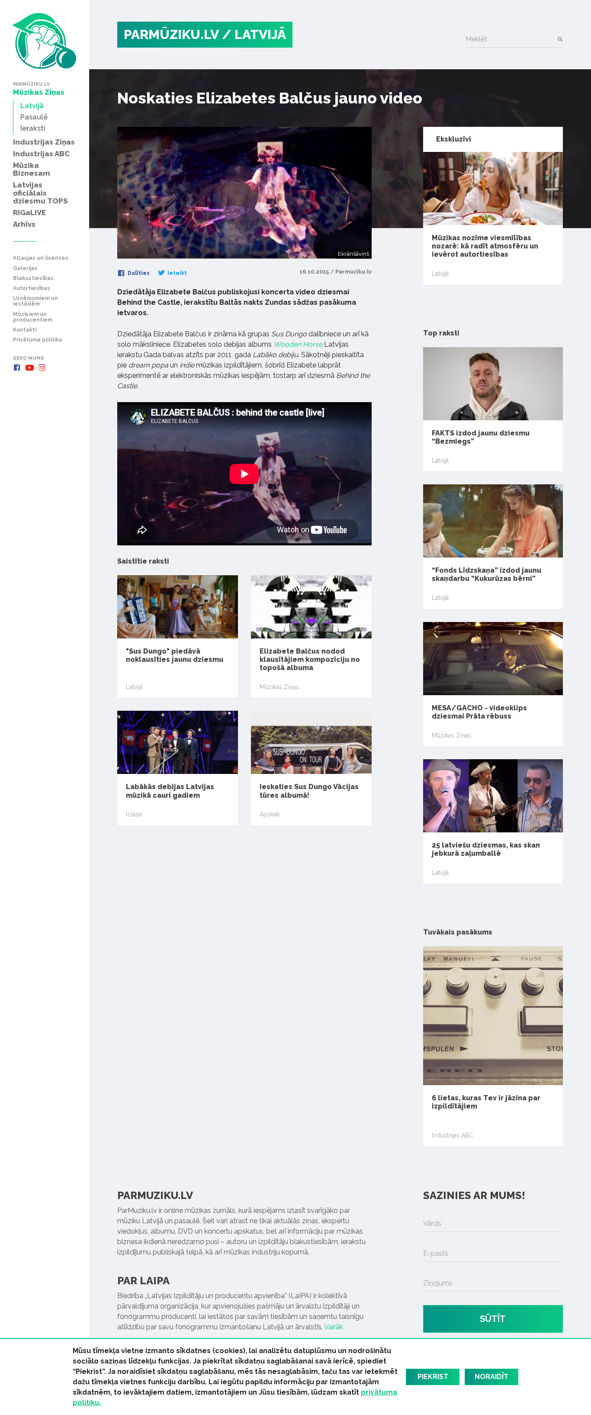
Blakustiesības (33, 278)
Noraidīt (491, 1377)
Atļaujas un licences (40, 258)
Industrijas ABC (452, 1135)
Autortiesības (31, 288)
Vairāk (333, 1327)
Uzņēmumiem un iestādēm (35, 301)
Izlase (134, 814)
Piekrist (433, 1377)
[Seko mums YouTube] (29, 367)
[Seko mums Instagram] (42, 367)
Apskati (269, 814)
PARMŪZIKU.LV (171, 34)
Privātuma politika (37, 340)
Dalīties (138, 273)
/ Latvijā (254, 34)
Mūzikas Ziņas (279, 686)
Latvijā (134, 686)
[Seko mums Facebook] (17, 367)
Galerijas (25, 268)
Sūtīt (493, 1319)
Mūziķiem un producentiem (32, 317)
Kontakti (24, 330)
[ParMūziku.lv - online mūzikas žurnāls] (44, 41)
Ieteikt (176, 273)
